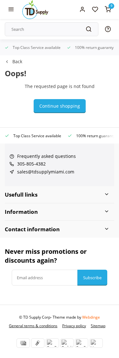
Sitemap (98, 325)
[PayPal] (52, 343)
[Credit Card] (23, 343)
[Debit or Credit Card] (67, 343)
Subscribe (92, 277)
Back (17, 61)
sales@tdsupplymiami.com (45, 172)
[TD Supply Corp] (35, 9)
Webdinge (91, 317)
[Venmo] (96, 343)
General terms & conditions (33, 325)
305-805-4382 (31, 164)
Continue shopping (59, 106)
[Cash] (37, 343)
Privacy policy (74, 325)
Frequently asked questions (46, 156)
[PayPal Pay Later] (81, 343)
